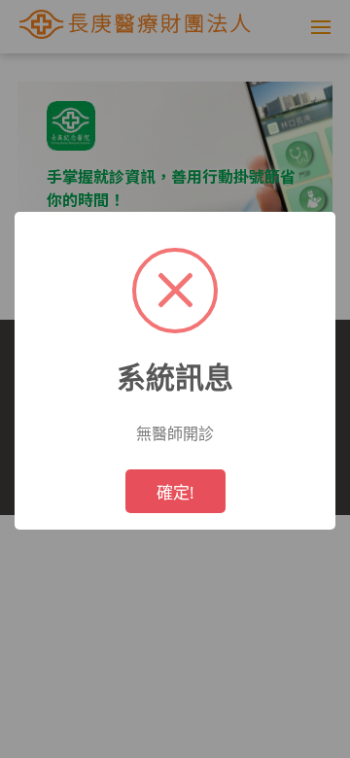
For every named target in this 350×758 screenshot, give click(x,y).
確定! (175, 492)
